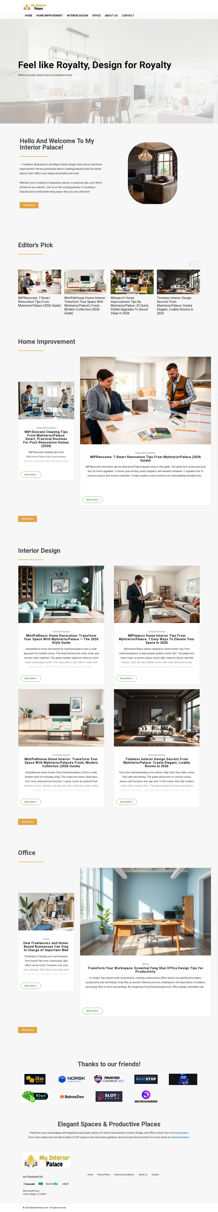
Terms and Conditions (124, 1174)
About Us (111, 15)
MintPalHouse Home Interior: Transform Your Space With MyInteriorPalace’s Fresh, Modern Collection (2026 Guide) (39, 305)
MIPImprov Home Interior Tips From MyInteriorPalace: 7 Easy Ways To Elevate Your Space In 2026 (157, 639)
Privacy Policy (103, 1174)
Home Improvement (49, 15)
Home (28, 15)
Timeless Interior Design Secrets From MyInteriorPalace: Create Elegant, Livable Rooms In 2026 (129, 305)
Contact (128, 15)
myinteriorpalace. (179, 1132)
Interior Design (77, 15)
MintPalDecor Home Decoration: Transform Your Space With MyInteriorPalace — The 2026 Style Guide (61, 639)
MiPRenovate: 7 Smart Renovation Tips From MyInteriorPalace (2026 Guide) (145, 458)
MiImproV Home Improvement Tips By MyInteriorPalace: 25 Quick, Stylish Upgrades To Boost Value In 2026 (83, 305)
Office (96, 15)
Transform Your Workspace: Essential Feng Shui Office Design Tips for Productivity (145, 969)
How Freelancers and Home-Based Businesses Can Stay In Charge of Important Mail (46, 946)
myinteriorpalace (180, 1137)
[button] (197, 264)
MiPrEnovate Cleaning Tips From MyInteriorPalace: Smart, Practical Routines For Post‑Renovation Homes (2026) (46, 439)
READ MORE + (30, 475)
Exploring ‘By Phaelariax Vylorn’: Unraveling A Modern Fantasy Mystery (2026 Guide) (178, 301)
